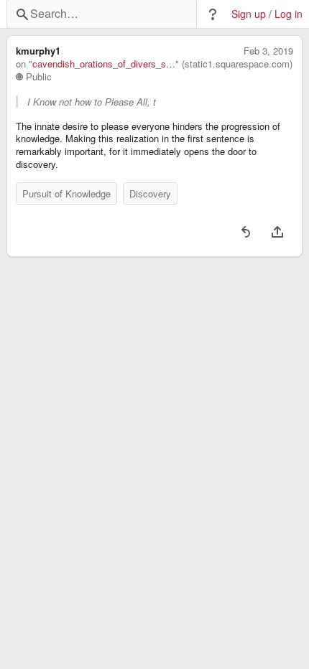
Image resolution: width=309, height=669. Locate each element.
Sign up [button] (248, 14)
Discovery (150, 193)
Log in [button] (289, 14)
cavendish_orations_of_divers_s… (103, 63)
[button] (213, 14)
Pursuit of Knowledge (66, 193)
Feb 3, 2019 (268, 51)
